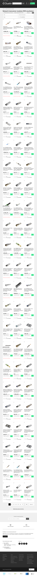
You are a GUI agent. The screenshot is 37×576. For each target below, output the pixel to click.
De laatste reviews (21, 556)
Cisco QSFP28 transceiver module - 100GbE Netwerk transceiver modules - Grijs (28, 350)
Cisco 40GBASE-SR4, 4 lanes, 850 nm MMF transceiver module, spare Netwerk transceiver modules (18, 249)
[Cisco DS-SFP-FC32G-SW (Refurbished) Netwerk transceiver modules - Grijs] (7, 345)
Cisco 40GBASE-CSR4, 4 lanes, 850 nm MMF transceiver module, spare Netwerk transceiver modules (7, 370)
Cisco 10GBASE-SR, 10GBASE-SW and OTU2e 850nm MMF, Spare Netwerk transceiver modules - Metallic (18, 350)
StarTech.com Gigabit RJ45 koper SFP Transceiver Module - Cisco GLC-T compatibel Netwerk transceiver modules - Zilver (18, 229)
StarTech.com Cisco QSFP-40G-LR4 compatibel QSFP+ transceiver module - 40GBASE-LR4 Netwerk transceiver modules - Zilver (18, 390)
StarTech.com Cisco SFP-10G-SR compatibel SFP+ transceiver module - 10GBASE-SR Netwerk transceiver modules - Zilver (7, 229)
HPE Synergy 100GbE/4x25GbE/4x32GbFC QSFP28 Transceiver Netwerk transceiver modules (8, 27)
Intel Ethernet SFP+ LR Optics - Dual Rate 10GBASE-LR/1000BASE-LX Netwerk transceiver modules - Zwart (18, 330)
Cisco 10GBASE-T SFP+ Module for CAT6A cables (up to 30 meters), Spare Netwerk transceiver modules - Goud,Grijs (18, 47)
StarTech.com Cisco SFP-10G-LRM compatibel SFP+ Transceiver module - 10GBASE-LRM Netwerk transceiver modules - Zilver (29, 491)
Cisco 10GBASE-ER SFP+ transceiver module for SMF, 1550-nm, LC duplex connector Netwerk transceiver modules (18, 209)
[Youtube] (22, 544)
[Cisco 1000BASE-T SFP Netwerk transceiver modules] (18, 23)
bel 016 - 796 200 (5, 0)
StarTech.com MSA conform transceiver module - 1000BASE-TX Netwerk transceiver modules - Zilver (18, 370)
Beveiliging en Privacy (14, 562)
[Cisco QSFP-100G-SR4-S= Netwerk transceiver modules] (7, 466)
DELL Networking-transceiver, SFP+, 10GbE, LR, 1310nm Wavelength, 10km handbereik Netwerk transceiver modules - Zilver (29, 108)
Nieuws (4, 560)
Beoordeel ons (21, 560)
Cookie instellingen (29, 562)
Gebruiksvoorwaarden (30, 563)
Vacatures (12, 560)
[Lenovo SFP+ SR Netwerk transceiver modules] (18, 487)
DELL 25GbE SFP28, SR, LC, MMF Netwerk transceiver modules (18, 289)
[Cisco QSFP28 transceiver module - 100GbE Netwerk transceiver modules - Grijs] (29, 345)
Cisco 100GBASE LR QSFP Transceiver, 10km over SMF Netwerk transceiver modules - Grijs (7, 148)
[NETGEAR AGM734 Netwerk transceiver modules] (29, 406)
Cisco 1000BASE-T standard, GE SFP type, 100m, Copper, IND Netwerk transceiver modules (7, 289)
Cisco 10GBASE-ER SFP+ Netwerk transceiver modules (28, 470)
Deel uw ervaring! (21, 557)
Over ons (12, 556)
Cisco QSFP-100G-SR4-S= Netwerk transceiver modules (7, 470)
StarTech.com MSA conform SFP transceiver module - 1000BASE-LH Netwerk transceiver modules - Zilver (18, 410)
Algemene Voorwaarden (30, 556)
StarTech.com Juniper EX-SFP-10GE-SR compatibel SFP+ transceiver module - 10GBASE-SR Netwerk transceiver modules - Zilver (28, 370)
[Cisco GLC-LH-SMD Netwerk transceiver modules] (29, 124)
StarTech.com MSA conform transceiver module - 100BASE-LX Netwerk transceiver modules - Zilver (28, 309)
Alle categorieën (5, 556)
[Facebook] (24, 544)
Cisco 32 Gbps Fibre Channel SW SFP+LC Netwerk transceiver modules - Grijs (28, 68)
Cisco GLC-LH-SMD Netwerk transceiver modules (28, 128)
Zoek (23, 3)
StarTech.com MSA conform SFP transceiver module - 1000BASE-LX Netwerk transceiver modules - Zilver (28, 229)
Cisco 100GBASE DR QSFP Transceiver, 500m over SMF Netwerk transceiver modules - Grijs (18, 471)
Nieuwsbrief (12, 561)
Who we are (15, 556)
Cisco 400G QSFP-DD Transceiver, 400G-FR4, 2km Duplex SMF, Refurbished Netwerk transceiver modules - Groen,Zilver (7, 209)
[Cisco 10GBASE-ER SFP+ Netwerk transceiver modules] (29, 466)
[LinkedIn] (19, 544)
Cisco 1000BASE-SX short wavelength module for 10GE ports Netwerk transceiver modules (7, 88)
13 (26, 504)
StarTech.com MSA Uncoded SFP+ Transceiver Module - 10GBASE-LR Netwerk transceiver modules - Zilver (18, 269)
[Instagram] (26, 544)
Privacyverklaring (29, 559)
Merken (4, 557)
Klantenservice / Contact (14, 557)
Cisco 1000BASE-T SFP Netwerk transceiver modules (18, 27)
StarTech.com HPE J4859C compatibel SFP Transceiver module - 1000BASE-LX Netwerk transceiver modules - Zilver (28, 88)
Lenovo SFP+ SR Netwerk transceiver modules (18, 490)
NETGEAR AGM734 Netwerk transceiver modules (28, 410)
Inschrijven (5, 536)
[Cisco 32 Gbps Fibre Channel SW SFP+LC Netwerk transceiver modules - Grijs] (29, 63)
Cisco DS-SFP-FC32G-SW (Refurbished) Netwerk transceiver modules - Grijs (7, 350)
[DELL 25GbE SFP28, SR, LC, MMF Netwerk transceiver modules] (18, 285)
